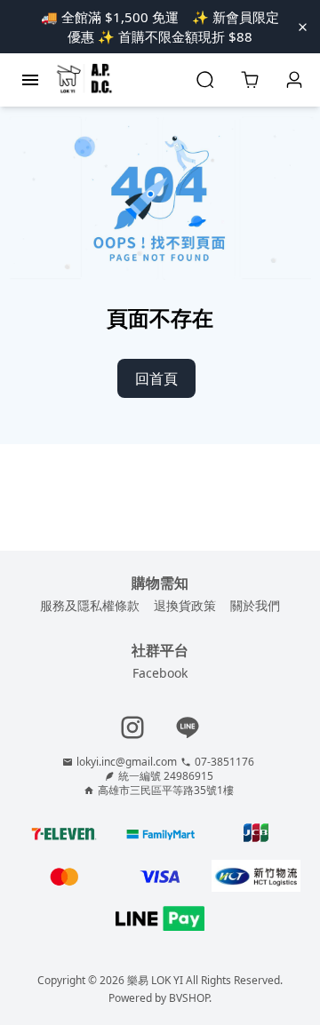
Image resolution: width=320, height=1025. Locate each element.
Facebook (160, 672)
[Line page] (187, 727)
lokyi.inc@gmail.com (126, 762)
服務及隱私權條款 (90, 605)
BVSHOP (189, 997)
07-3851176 (224, 762)
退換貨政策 (185, 605)
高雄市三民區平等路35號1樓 (166, 790)
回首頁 (156, 378)
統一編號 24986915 (165, 776)
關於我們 (255, 605)
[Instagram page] (132, 727)
